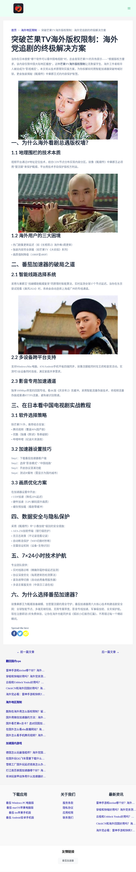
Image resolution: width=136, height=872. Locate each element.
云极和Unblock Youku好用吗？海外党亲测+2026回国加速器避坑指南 (26, 682)
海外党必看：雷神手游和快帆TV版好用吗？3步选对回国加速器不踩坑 (26, 694)
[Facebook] (14, 633)
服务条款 (68, 802)
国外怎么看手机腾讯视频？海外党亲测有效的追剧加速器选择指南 (26, 735)
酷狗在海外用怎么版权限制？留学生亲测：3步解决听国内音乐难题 (26, 711)
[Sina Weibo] (26, 633)
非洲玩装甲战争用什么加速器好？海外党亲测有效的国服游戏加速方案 (26, 776)
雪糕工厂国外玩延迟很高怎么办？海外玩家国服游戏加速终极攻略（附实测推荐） (26, 764)
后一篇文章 (110, 652)
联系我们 (68, 817)
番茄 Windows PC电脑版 (20, 802)
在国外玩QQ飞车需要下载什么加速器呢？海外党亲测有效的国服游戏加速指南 (26, 758)
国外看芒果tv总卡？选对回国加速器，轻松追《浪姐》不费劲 (26, 723)
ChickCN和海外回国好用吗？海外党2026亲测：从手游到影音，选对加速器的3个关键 (26, 688)
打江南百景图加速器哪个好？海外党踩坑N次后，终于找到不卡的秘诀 (26, 770)
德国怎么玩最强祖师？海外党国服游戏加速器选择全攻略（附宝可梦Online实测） (26, 752)
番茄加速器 (68, 860)
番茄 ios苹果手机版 (20, 812)
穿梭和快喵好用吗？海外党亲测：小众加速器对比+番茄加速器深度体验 (26, 676)
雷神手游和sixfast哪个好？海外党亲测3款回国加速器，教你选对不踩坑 (26, 670)
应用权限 (68, 812)
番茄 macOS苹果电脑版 (20, 807)
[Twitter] (20, 633)
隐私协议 (68, 807)
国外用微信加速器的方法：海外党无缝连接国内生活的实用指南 (26, 717)
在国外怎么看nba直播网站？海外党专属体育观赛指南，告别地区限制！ (26, 729)
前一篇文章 (25, 652)
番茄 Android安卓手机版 (20, 817)
